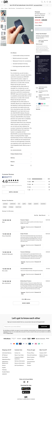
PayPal (4, 367)
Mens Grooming (12, 8)
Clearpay (4, 369)
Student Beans (6, 372)
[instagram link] (24, 382)
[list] (20, 30)
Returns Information (20, 363)
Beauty (6, 8)
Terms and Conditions (43, 49)
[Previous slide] (5, 5)
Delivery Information (20, 361)
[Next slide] (47, 5)
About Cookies (30, 357)
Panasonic (37, 12)
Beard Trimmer (28, 8)
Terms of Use (30, 359)
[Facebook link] (28, 382)
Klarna (3, 365)
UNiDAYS (4, 374)
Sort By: (36, 215)
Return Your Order (19, 355)
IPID (37, 49)
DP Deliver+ (5, 355)
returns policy (43, 98)
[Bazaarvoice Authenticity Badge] (7, 177)
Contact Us (17, 353)
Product (29, 365)
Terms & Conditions (32, 355)
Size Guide (5, 357)
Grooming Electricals (20, 8)
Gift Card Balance (19, 365)
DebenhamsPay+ (6, 359)
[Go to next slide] (32, 30)
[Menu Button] (2, 2)
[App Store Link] (26, 390)
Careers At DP (43, 353)
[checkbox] (43, 41)
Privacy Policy (30, 353)
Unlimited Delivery (6, 353)
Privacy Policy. (10, 333)
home (2, 8)
